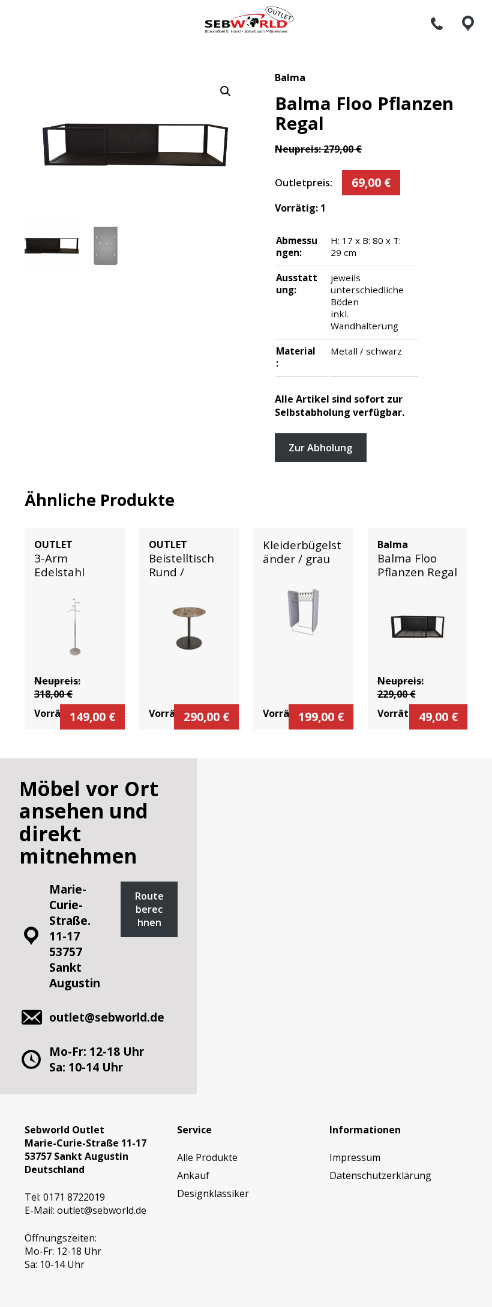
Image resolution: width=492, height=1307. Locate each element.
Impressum (354, 1157)
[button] (225, 91)
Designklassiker (213, 1193)
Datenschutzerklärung (380, 1175)
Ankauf (193, 1175)
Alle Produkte (207, 1157)
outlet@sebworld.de (101, 1210)
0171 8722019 (74, 1197)
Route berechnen (149, 909)
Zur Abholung (320, 447)
